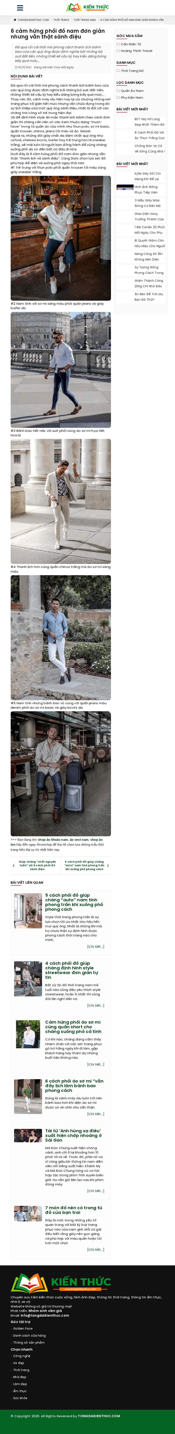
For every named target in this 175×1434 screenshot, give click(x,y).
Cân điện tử (131, 44)
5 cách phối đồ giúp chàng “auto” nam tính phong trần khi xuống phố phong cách (84, 866)
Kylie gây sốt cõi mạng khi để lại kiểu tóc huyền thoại (148, 182)
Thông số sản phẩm (29, 1342)
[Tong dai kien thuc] (87, 7)
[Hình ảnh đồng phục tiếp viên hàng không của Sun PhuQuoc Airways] (125, 190)
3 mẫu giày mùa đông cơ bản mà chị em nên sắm (147, 206)
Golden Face (23, 1328)
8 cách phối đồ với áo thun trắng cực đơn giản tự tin (150, 138)
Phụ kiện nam (132, 98)
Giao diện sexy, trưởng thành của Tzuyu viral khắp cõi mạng (149, 222)
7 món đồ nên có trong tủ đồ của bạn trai (73, 1210)
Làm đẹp (20, 1384)
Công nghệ (22, 1356)
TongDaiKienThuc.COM (33, 20)
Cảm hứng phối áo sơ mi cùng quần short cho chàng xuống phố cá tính (73, 1027)
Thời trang (61, 20)
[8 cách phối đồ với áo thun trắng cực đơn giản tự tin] (125, 140)
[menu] (20, 9)
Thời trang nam (85, 20)
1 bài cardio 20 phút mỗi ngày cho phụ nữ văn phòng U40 (150, 233)
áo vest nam (79, 839)
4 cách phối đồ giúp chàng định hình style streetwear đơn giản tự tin (71, 970)
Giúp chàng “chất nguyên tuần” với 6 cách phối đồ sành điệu (37, 866)
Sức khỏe (20, 1398)
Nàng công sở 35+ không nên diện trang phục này (149, 260)
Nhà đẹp (19, 1377)
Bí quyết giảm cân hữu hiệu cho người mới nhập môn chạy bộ (150, 249)
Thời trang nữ (132, 71)
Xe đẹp (18, 1363)
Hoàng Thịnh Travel (136, 51)
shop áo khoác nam (53, 839)
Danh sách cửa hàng (29, 1335)
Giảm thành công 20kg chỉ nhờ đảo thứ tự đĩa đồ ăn (149, 286)
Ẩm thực (20, 1391)
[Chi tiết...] (95, 947)
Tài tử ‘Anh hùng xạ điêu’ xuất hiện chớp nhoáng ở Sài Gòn (73, 1136)
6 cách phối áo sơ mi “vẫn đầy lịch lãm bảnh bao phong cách (74, 1086)
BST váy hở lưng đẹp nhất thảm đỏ (150, 122)
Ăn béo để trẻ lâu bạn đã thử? (149, 297)
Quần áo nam (132, 91)
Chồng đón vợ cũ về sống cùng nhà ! (150, 149)
